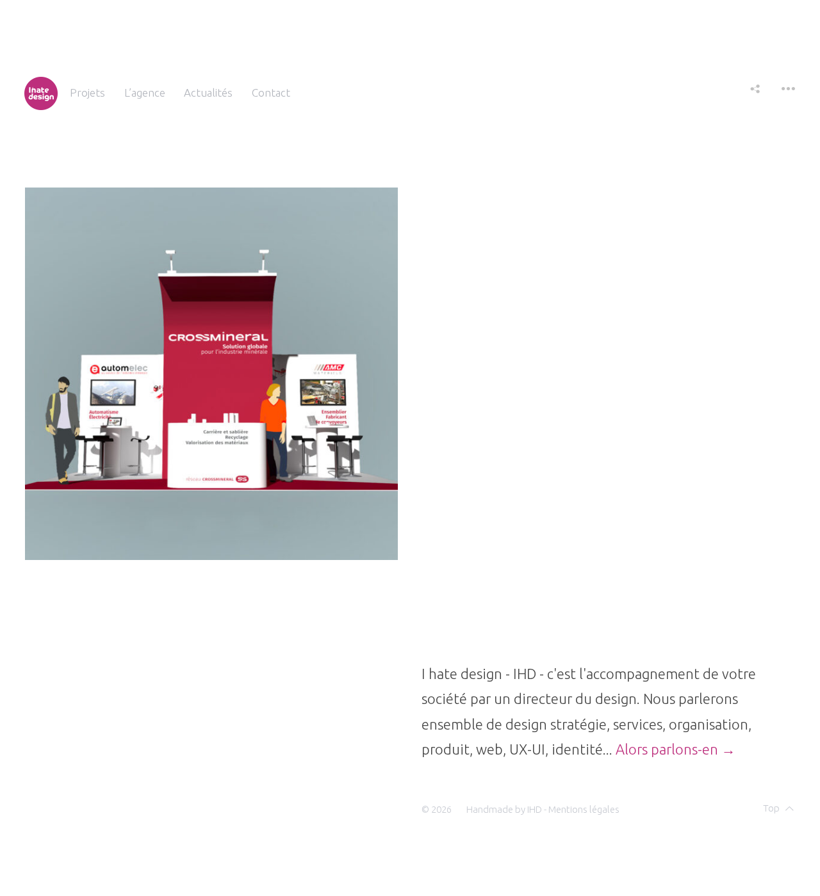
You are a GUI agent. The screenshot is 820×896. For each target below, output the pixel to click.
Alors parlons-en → (675, 749)
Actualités (208, 92)
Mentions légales (583, 809)
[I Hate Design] (41, 92)
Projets (87, 92)
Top (771, 808)
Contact (271, 92)
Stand (57, 530)
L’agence (144, 92)
